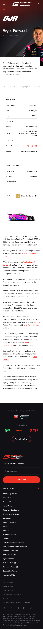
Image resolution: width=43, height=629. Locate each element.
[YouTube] (24, 607)
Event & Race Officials (11, 514)
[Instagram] (35, 146)
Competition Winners (10, 571)
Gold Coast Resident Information (15, 546)
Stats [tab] (12, 86)
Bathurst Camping (9, 522)
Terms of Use (8, 586)
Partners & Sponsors (10, 551)
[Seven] (34, 430)
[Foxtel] (19, 430)
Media (5, 526)
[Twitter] (31, 146)
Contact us (7, 498)
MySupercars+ (8, 518)
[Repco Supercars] (22, 4)
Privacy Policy (8, 582)
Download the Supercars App (13, 542)
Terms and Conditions (11, 510)
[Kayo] (7, 430)
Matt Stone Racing (31, 325)
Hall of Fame (7, 506)
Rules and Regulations (11, 502)
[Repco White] (21, 417)
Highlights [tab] (25, 86)
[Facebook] (28, 146)
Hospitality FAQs (9, 575)
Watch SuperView (9, 555)
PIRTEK (37, 322)
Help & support (8, 590)
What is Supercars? (10, 494)
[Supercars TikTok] (31, 607)
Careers (6, 538)
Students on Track (9, 534)
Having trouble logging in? (12, 594)
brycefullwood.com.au (29, 152)
